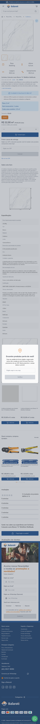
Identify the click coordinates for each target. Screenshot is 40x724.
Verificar (20, 377)
